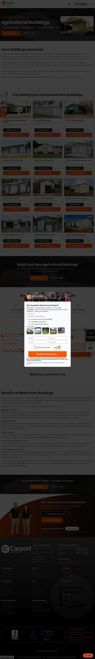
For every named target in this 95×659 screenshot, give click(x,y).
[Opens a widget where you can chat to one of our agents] (88, 655)
